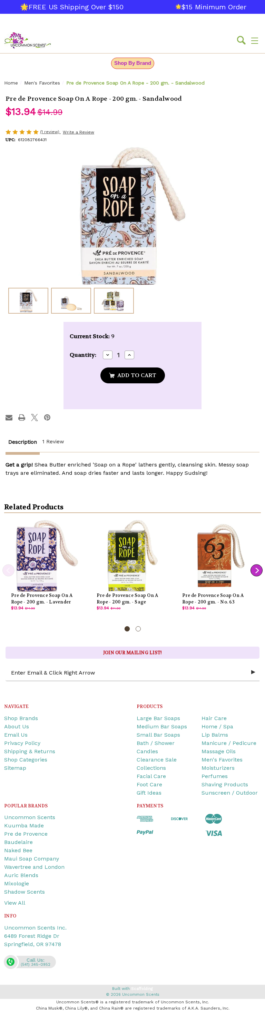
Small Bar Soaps (158, 734)
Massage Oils (219, 751)
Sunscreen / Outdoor (230, 792)
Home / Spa (217, 726)
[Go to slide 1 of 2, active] (127, 628)
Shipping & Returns (29, 751)
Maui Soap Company (31, 858)
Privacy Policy (22, 743)
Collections (151, 768)
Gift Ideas (149, 792)
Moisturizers (218, 768)
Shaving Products (225, 784)
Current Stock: (92, 336)
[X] (34, 417)
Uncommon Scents (29, 817)
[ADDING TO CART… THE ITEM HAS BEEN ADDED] (132, 375)
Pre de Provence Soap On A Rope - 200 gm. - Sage (127, 599)
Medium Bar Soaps (162, 726)
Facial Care (151, 776)
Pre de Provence (26, 834)
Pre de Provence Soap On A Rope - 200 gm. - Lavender (41, 599)
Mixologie (16, 883)
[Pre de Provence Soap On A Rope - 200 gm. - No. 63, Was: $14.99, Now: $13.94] (218, 556)
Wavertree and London (34, 867)
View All (14, 903)
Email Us (16, 734)
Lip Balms (215, 734)
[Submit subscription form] (253, 672)
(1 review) (50, 131)
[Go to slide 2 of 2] (138, 628)
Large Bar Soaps (158, 718)
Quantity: (83, 354)
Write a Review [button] (78, 132)
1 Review (53, 442)
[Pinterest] (47, 417)
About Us (16, 726)
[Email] (9, 417)
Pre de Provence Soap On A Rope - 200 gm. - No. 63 (213, 599)
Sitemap (15, 768)
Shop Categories (25, 759)
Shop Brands (21, 718)
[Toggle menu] (254, 40)
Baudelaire (18, 842)
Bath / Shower (156, 743)
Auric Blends (21, 875)
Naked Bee (18, 850)
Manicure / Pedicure (229, 743)
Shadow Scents (24, 891)
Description (22, 442)
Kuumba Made (24, 825)
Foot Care (149, 784)
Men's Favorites (222, 759)
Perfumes (215, 776)
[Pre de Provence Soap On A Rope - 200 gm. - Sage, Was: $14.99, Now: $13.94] (132, 556)
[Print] (21, 417)
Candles (147, 751)
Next (257, 570)
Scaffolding (142, 988)
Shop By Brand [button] (132, 63)
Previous (8, 570)
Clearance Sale (157, 759)
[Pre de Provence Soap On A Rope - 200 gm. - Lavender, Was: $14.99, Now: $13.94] (47, 556)
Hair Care (214, 718)
